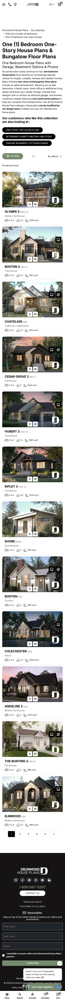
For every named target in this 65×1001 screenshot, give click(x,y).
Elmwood (13, 816)
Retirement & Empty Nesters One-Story (29, 136)
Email (7, 946)
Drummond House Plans (15, 30)
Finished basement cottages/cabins (27, 143)
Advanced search (32, 901)
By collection (38, 30)
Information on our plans (32, 906)
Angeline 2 (14, 706)
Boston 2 (12, 266)
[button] (58, 191)
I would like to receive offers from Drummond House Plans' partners (34, 955)
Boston (11, 596)
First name (9, 926)
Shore (10, 541)
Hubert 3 (12, 431)
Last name (9, 936)
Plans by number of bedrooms (21, 33)
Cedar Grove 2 (17, 376)
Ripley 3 (11, 486)
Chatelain (13, 321)
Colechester (16, 651)
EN (51, 4)
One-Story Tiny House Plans (22, 130)
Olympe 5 (12, 211)
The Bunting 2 (16, 761)
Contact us (32, 893)
